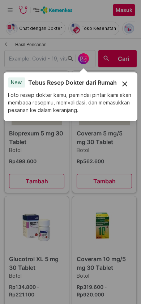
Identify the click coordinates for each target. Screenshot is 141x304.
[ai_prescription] (83, 59)
